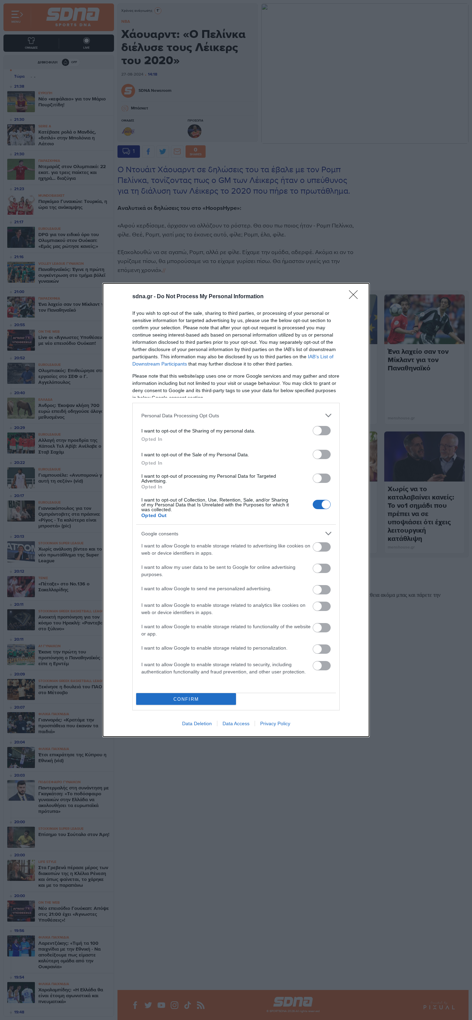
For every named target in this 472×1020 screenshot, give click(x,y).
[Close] (355, 296)
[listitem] (236, 415)
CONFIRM (186, 699)
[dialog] (236, 510)
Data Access (236, 723)
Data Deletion (197, 723)
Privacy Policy (275, 723)
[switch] (322, 430)
